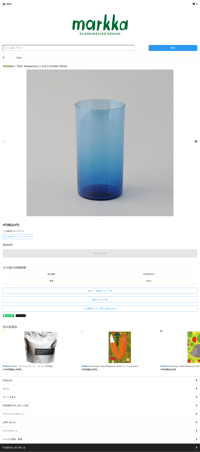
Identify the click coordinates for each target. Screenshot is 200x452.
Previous (4, 141)
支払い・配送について (99, 291)
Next (196, 141)
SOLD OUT (100, 253)
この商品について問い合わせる (98, 308)
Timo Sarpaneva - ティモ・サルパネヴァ (17, 236)
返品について (98, 300)
